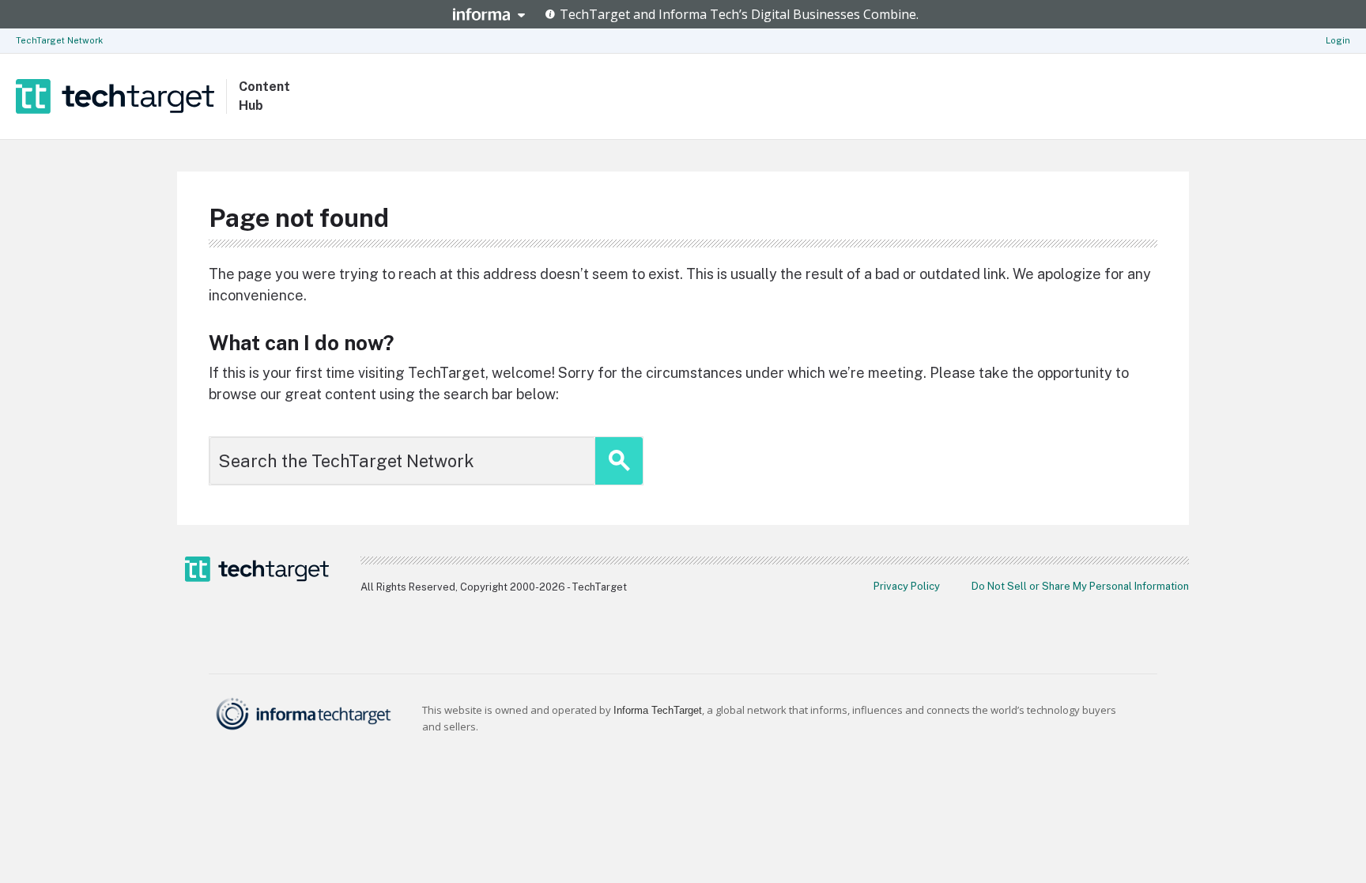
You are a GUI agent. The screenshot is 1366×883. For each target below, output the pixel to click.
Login (1338, 40)
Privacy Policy (907, 586)
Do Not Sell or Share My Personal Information (1080, 586)
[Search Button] (619, 461)
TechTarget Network (59, 40)
